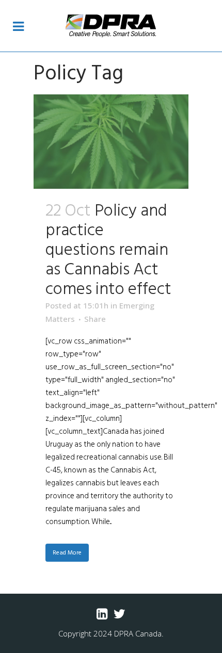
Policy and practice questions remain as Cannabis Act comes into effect (108, 250)
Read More (67, 553)
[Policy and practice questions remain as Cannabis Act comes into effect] (111, 141)
